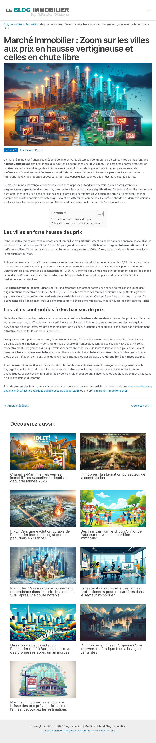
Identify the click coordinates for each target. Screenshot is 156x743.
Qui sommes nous (87, 730)
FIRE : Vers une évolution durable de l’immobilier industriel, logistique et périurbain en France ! (40, 534)
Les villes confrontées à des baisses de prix (78, 223)
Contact (46, 730)
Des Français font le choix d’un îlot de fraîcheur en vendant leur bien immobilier (111, 534)
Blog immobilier (13, 24)
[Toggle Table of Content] (98, 214)
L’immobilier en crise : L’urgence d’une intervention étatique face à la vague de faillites (111, 648)
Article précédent (16, 405)
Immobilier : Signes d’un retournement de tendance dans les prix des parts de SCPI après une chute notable (42, 591)
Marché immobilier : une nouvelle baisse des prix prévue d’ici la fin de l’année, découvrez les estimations (39, 705)
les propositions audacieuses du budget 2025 (52, 390)
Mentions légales (63, 730)
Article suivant (141, 405)
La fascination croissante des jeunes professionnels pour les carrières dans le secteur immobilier (112, 591)
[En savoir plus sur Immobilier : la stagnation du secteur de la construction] (113, 451)
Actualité (30, 24)
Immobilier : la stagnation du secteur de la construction (112, 476)
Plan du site (108, 730)
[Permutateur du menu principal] (148, 10)
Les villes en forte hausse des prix (72, 219)
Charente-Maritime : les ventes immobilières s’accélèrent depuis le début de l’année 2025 (39, 477)
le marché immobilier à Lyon (110, 390)
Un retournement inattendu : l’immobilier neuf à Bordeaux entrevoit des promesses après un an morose (41, 648)
